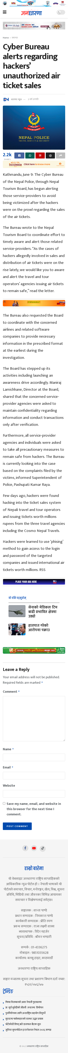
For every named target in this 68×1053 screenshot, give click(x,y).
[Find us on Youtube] (34, 848)
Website (9, 785)
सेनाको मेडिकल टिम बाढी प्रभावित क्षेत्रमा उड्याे (42, 612)
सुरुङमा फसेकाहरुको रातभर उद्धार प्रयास (24, 1019)
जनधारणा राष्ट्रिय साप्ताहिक (38, 1046)
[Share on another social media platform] (60, 155)
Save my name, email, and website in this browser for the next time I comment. (34, 809)
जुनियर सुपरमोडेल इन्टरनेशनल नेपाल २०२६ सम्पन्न (28, 1030)
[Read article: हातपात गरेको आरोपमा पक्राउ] (17, 629)
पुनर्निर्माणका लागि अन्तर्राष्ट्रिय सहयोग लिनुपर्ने (25, 1013)
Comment (11, 691)
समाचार (15, 38)
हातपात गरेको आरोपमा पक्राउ (39, 627)
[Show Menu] (4, 12)
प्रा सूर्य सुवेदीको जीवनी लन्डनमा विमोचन (24, 1007)
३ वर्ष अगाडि (33, 99)
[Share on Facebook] (19, 155)
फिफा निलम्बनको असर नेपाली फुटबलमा (23, 1002)
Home (6, 38)
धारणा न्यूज (16, 99)
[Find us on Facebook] (25, 848)
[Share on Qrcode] (40, 155)
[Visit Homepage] (31, 12)
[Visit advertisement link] (34, 3)
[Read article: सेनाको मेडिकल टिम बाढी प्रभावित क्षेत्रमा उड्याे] (17, 611)
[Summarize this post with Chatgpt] (50, 155)
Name (8, 749)
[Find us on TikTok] (43, 849)
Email (8, 767)
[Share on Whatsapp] (30, 155)
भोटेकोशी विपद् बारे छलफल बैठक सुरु (23, 1024)
